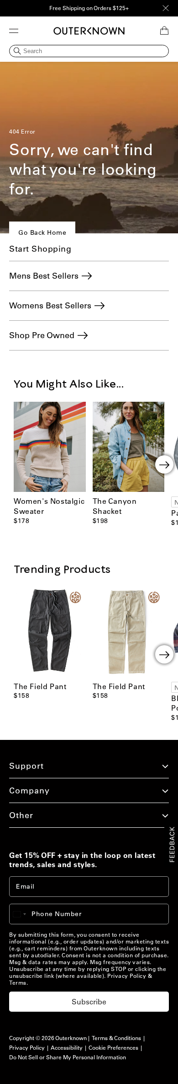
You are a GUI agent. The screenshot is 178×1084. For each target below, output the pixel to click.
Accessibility (67, 1047)
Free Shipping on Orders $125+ (89, 8)
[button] (13, 30)
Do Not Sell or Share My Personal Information (67, 1057)
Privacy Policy (126, 975)
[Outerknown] (89, 31)
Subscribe (89, 1001)
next (164, 464)
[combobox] (24, 914)
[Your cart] (164, 30)
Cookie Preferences (113, 1047)
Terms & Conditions (116, 1038)
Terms (17, 982)
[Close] (165, 8)
